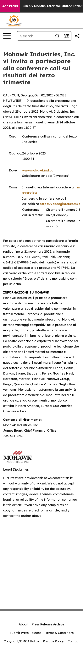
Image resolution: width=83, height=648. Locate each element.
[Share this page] (77, 36)
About (23, 624)
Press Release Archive (48, 624)
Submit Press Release (26, 633)
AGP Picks (10, 6)
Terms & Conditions (59, 633)
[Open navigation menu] (7, 36)
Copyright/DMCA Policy (21, 641)
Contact (74, 641)
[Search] (57, 35)
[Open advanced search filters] (66, 35)
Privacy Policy (53, 641)
